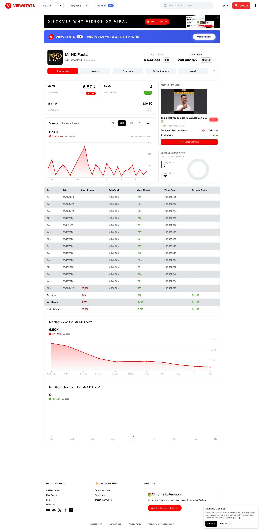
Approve (211, 523)
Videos (95, 71)
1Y (140, 123)
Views (54, 123)
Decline (224, 523)
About (193, 71)
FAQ (48, 500)
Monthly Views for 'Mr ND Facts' (70, 321)
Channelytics (62, 71)
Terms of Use (115, 524)
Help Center (51, 495)
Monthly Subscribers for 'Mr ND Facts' (74, 386)
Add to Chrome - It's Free (164, 508)
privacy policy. (234, 517)
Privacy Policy (134, 524)
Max (148, 123)
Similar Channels (160, 71)
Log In (224, 5)
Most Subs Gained (103, 500)
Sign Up (244, 5)
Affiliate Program (53, 490)
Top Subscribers (102, 490)
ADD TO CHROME (159, 21)
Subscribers (70, 123)
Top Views (100, 495)
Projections (127, 71)
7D (112, 123)
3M (131, 123)
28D (122, 123)
